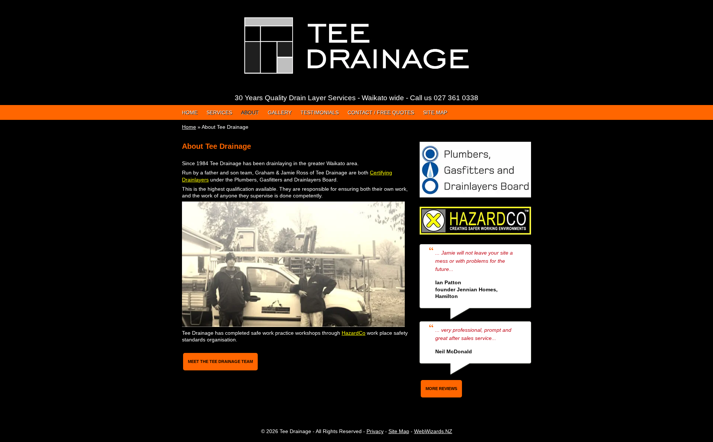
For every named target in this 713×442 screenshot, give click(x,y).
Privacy (375, 431)
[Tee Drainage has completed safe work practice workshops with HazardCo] (475, 210)
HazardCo (353, 333)
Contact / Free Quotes (381, 112)
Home (190, 112)
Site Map (435, 112)
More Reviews (441, 388)
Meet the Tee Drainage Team (220, 361)
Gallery (280, 112)
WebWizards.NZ (433, 431)
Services (219, 112)
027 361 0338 (456, 98)
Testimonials (319, 112)
